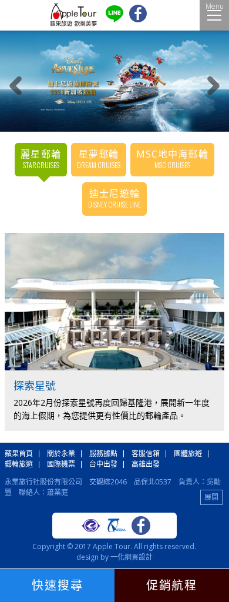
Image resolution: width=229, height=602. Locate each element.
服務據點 (103, 454)
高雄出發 (146, 464)
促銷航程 (171, 585)
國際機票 (61, 464)
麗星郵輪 (40, 159)
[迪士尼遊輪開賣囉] (114, 81)
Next (213, 85)
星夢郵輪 (98, 159)
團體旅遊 (188, 454)
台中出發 (103, 464)
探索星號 (35, 386)
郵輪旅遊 (19, 464)
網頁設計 (138, 557)
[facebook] (138, 20)
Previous (15, 85)
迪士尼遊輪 (114, 198)
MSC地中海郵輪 (172, 159)
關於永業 (61, 454)
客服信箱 (146, 454)
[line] (114, 20)
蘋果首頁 (19, 454)
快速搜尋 (57, 585)
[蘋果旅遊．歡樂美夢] (73, 24)
